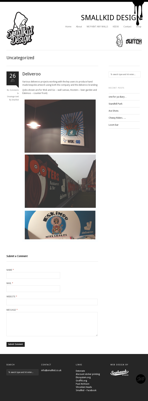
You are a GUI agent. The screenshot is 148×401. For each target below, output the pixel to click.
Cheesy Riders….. (117, 118)
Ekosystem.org (83, 377)
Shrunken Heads (84, 387)
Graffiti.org (81, 380)
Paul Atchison (82, 384)
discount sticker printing (88, 374)
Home (68, 26)
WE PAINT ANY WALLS (97, 26)
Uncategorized (13, 97)
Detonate (80, 371)
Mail (9, 283)
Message (12, 310)
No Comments (13, 90)
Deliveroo (31, 73)
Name (10, 270)
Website (11, 297)
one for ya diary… (118, 97)
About (79, 26)
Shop (138, 26)
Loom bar (114, 125)
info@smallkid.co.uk (51, 370)
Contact (127, 26)
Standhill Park (115, 104)
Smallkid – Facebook (86, 390)
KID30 (116, 26)
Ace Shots (113, 111)
